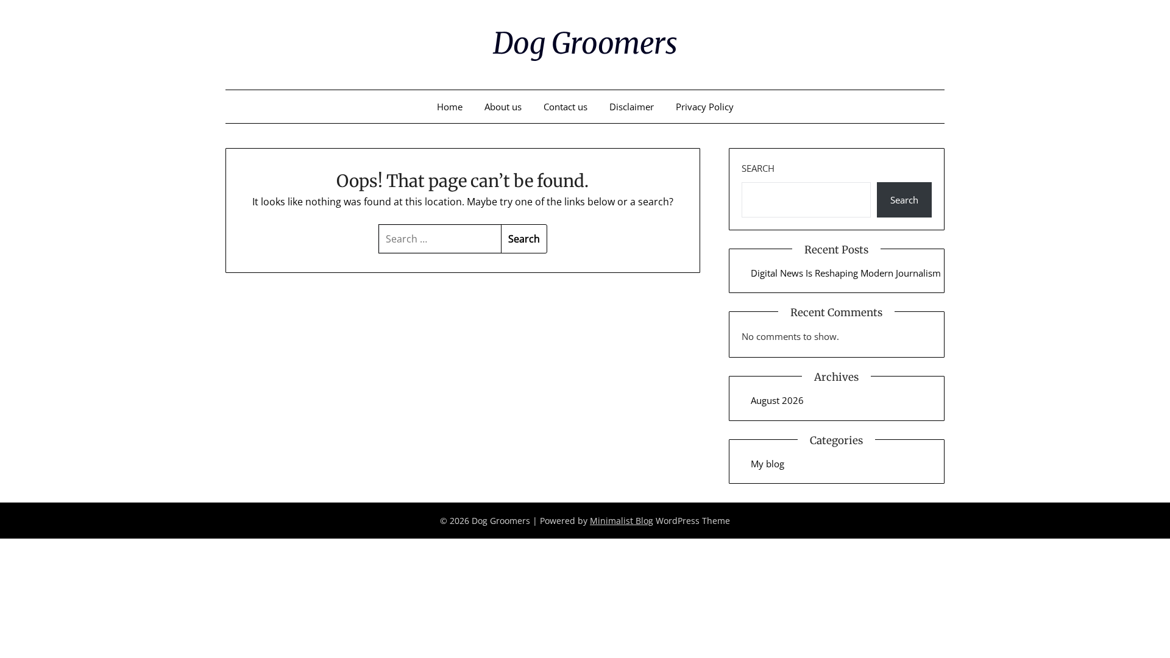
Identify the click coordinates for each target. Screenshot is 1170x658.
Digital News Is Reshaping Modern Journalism (846, 273)
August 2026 (777, 400)
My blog (767, 464)
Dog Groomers (585, 43)
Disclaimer (631, 107)
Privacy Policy (705, 107)
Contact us (565, 107)
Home (450, 107)
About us (503, 107)
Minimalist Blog (621, 520)
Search (758, 168)
